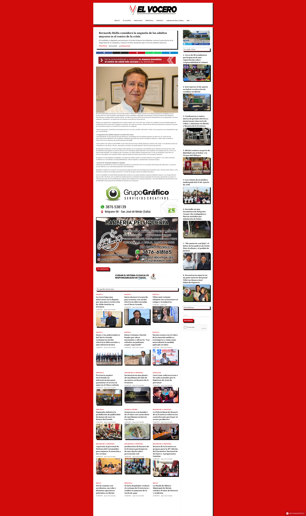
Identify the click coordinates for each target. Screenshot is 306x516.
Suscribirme (188, 320)
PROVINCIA (149, 20)
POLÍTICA (160, 20)
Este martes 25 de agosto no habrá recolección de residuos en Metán (195, 89)
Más (188, 20)
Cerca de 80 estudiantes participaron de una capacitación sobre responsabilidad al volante (195, 59)
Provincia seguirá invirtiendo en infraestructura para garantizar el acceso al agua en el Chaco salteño (107, 380)
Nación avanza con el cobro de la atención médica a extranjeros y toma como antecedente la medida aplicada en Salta (165, 340)
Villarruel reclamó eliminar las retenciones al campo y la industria (165, 299)
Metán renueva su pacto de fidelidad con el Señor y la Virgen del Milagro (196, 153)
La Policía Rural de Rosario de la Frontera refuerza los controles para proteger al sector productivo (165, 416)
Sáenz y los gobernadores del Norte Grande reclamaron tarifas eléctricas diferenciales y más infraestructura (108, 340)
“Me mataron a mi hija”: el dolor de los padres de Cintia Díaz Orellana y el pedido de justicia (196, 247)
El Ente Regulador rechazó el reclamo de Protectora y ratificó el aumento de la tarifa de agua (136, 489)
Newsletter (189, 308)
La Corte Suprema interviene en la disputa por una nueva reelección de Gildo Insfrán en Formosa (108, 302)
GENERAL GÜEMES (130, 409)
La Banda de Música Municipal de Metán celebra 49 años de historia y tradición (165, 489)
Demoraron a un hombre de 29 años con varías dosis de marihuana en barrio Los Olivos (136, 416)
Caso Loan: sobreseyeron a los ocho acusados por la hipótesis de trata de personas (165, 379)
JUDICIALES (157, 373)
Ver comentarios (102, 269)
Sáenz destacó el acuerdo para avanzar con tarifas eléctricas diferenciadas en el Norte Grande (136, 301)
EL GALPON (127, 20)
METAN (117, 20)
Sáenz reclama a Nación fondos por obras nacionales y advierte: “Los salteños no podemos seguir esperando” (137, 340)
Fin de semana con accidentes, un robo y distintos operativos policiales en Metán (106, 489)
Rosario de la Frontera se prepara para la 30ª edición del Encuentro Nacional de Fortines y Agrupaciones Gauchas (165, 451)
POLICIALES (138, 20)
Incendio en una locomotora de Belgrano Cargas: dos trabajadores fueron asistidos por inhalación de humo (194, 214)
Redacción (125, 46)
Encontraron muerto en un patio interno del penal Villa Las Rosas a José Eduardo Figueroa (195, 279)
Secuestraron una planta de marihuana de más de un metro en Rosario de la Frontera (136, 379)
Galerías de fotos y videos (175, 20)
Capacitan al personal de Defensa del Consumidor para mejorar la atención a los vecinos (108, 450)
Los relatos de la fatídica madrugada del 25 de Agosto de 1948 (196, 182)
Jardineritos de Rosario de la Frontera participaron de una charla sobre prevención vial (136, 450)
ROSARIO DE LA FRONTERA (133, 373)
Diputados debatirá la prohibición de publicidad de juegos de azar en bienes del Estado (108, 416)
